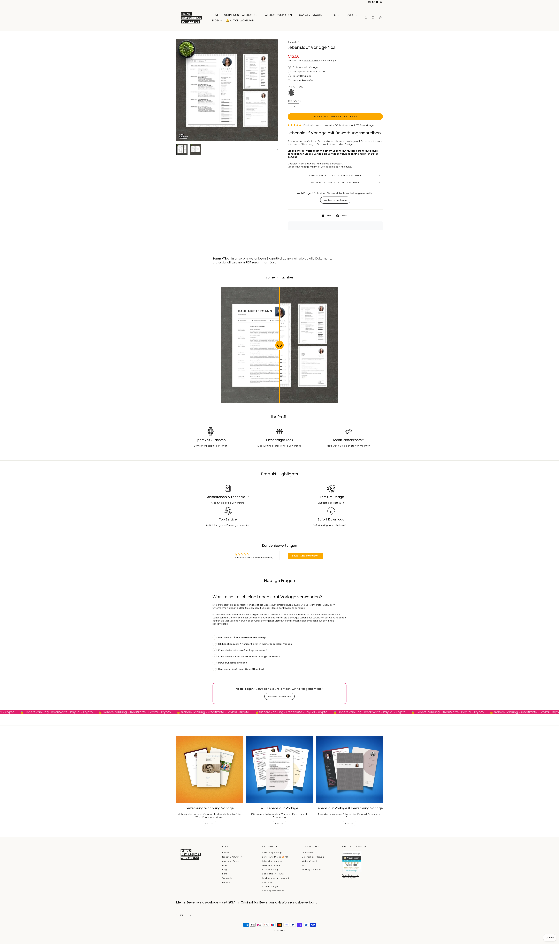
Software (294, 101)
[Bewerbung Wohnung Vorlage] (209, 769)
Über (224, 865)
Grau (291, 92)
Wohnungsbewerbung (239, 15)
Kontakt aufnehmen (335, 200)
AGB (304, 865)
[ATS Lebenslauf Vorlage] (279, 769)
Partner (226, 874)
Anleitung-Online (230, 861)
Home (215, 15)
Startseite (292, 42)
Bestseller (267, 882)
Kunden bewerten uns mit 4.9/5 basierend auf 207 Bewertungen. (340, 125)
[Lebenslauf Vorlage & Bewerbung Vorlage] (349, 769)
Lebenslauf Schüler (271, 865)
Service (349, 15)
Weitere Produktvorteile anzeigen (335, 182)
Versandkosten (311, 60)
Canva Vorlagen (310, 15)
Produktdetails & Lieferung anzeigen (335, 175)
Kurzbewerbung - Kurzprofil (275, 878)
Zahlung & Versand (311, 869)
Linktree (226, 882)
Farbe (295, 87)
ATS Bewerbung (270, 869)
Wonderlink (227, 878)
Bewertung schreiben (305, 555)
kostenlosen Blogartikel (265, 259)
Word (293, 106)
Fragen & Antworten (232, 857)
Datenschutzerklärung (313, 857)
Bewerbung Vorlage (272, 852)
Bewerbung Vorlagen (277, 15)
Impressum (307, 852)
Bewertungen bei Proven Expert (350, 876)
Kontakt (226, 852)
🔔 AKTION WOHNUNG (240, 20)
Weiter (209, 823)
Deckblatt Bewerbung (273, 874)
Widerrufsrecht (309, 861)
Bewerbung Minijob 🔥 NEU (275, 857)
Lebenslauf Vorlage (272, 861)
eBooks (332, 15)
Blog (215, 20)
